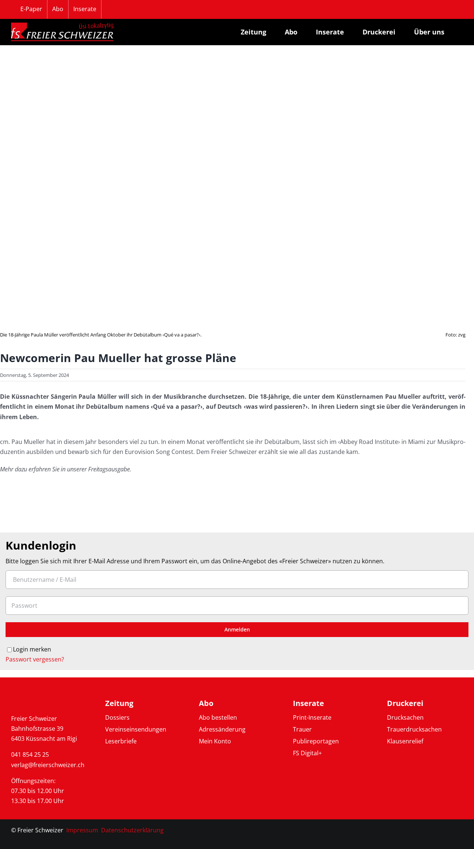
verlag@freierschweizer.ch (47, 765)
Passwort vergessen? (35, 659)
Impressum (82, 830)
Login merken (32, 649)
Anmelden (237, 629)
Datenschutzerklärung (132, 830)
